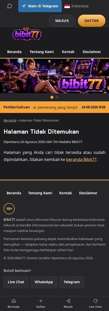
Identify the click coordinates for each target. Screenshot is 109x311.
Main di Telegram (43, 6)
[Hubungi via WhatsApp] (10, 6)
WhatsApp (44, 281)
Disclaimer (92, 51)
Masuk (68, 306)
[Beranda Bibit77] (27, 34)
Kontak (68, 51)
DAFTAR (91, 20)
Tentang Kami (42, 51)
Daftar (40, 306)
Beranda (14, 51)
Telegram (72, 281)
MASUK (62, 20)
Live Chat (16, 281)
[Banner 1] (51, 97)
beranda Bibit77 (81, 159)
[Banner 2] (57, 97)
